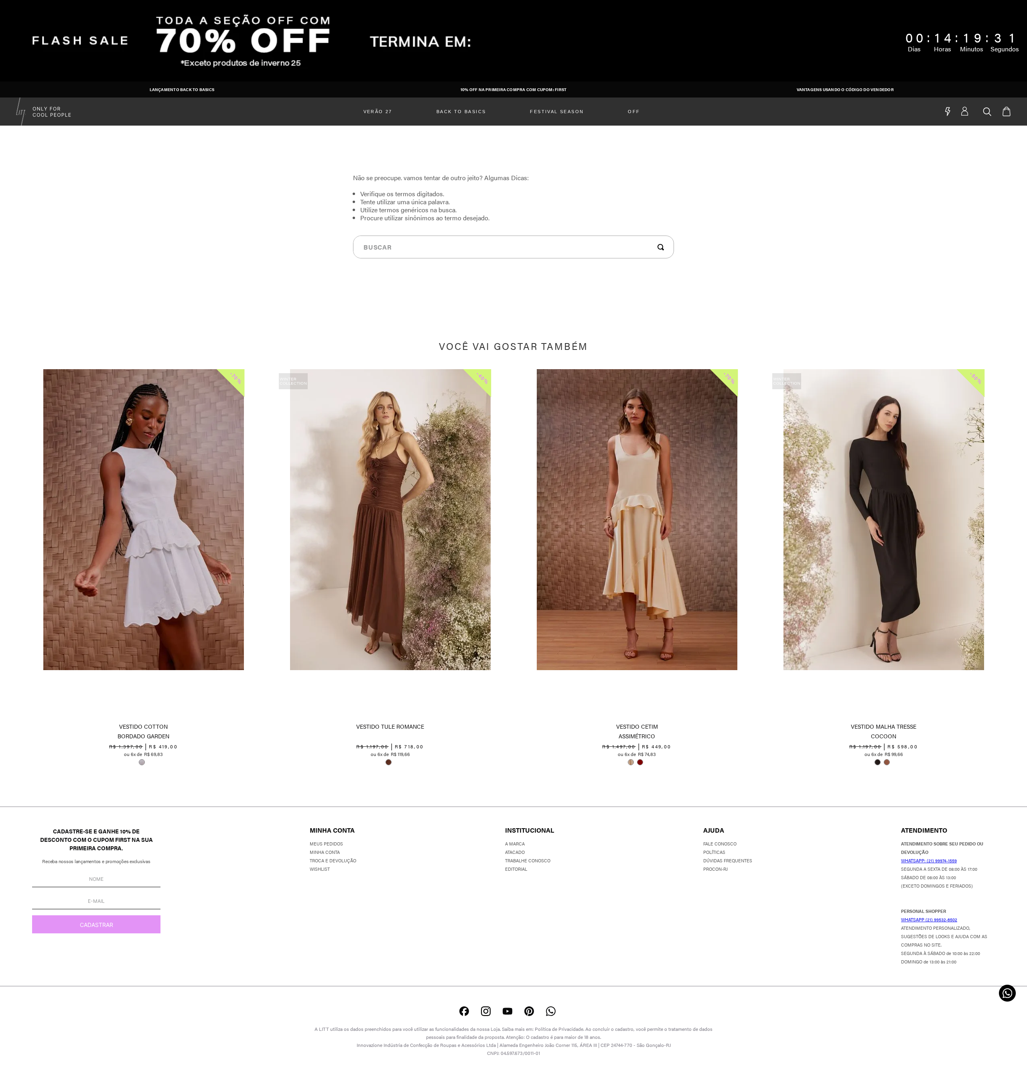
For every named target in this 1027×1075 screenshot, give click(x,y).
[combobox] (513, 247)
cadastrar (96, 924)
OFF (634, 111)
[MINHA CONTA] (972, 111)
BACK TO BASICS (461, 111)
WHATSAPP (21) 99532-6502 (929, 919)
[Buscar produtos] (662, 247)
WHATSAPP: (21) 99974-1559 (929, 861)
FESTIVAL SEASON (557, 111)
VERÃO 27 (377, 111)
